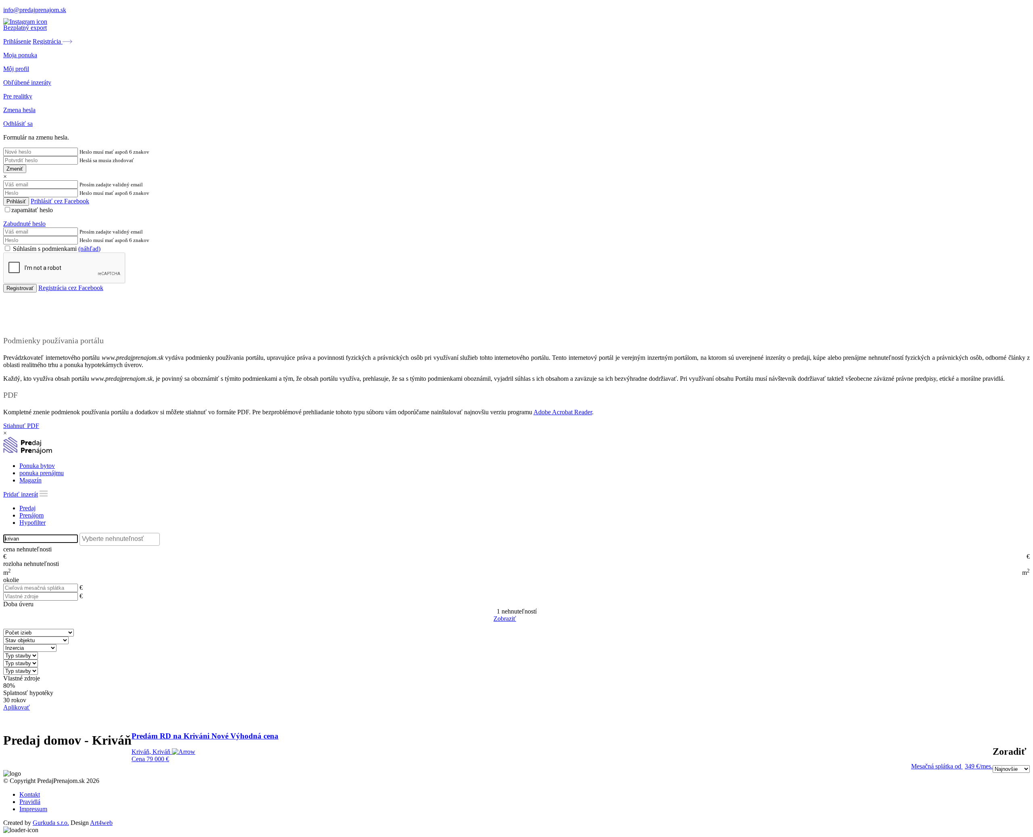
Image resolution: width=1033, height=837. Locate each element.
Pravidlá (29, 801)
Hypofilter (32, 522)
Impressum (33, 809)
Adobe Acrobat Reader (562, 412)
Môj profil (16, 68)
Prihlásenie (17, 41)
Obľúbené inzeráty (27, 82)
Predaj (27, 508)
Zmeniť (14, 169)
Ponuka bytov (37, 465)
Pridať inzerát (20, 494)
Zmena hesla (19, 109)
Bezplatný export (25, 27)
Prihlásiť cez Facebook (60, 201)
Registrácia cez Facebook (70, 287)
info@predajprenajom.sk (34, 9)
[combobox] (119, 539)
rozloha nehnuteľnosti (31, 563)
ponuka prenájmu (41, 473)
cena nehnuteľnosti (27, 549)
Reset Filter (529, 619)
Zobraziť (504, 618)
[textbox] (121, 539)
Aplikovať (16, 707)
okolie (11, 579)
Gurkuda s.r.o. (51, 822)
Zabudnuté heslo (24, 223)
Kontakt (29, 794)
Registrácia (48, 41)
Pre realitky (17, 96)
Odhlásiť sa (18, 123)
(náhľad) (89, 248)
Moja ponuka (20, 55)
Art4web (101, 822)
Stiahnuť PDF (21, 425)
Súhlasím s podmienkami (55, 248)
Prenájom (31, 515)
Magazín (30, 480)
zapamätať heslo (32, 210)
